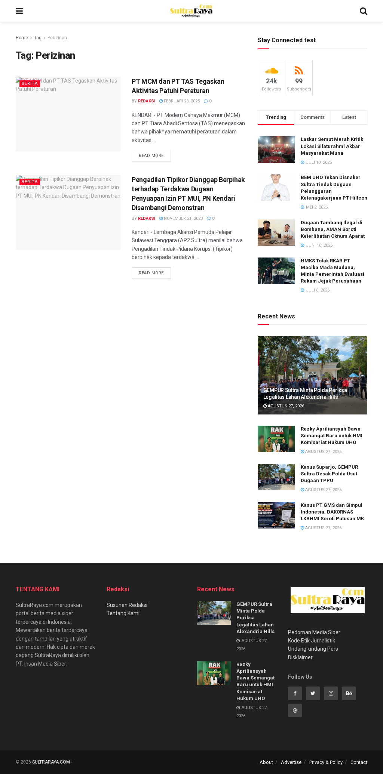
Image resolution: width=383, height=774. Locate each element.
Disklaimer (300, 657)
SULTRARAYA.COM (51, 762)
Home (22, 37)
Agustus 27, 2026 (285, 406)
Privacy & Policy (326, 762)
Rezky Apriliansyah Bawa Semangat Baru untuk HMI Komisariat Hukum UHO (331, 435)
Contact (358, 762)
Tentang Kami (123, 613)
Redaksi (146, 101)
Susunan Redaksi (127, 605)
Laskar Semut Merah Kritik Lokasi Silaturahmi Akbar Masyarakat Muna (332, 145)
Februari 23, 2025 (181, 101)
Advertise (291, 762)
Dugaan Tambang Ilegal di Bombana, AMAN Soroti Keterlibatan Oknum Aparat (333, 229)
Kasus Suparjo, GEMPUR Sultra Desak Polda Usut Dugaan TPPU (329, 473)
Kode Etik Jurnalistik (311, 641)
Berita (30, 83)
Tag (38, 37)
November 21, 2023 (183, 218)
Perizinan (57, 37)
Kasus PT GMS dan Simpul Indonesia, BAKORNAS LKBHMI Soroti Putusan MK (332, 511)
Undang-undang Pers (313, 649)
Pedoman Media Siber (314, 632)
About (266, 762)
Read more (151, 155)
